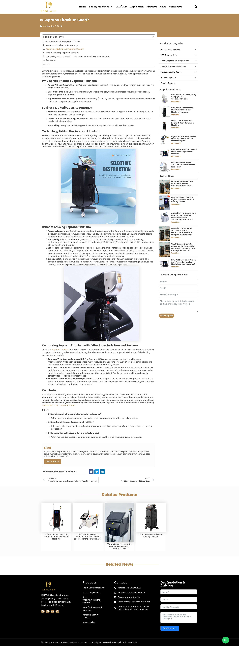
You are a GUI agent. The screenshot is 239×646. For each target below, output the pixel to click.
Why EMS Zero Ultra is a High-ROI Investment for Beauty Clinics (183, 199)
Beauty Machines (99, 6)
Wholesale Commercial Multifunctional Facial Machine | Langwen (182, 109)
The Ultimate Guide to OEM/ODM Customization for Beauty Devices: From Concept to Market (183, 247)
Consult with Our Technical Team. (58, 405)
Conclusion (51, 60)
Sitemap (116, 642)
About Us (152, 6)
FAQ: (48, 63)
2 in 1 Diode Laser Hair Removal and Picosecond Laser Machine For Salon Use (88, 536)
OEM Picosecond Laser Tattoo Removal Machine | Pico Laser (183, 164)
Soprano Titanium (60, 349)
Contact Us (175, 6)
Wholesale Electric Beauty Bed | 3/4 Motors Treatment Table (183, 97)
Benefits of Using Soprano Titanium (62, 52)
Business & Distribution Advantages (62, 45)
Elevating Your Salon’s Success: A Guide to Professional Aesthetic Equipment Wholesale (182, 231)
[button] (196, 6)
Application (137, 6)
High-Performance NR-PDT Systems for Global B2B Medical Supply (184, 138)
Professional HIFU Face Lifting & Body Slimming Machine (182, 123)
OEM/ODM (121, 6)
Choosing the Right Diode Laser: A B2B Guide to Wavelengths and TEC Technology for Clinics (183, 216)
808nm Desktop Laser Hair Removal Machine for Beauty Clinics (119, 546)
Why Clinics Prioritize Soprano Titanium (63, 41)
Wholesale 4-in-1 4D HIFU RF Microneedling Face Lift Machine (184, 151)
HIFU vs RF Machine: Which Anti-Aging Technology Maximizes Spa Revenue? (183, 262)
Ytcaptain (132, 642)
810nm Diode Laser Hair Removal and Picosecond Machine (56, 536)
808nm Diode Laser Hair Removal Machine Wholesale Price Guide (182, 183)
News (163, 6)
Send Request (166, 315)
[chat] (225, 640)
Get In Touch (53, 461)
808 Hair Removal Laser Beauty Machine (151, 535)
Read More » (175, 101)
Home (82, 6)
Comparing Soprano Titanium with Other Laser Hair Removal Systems (78, 56)
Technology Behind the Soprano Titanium (65, 49)
